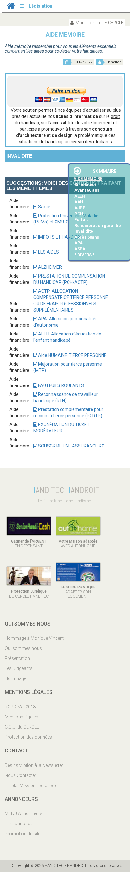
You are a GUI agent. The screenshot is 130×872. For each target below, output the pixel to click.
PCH (78, 213)
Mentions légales (21, 716)
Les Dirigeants (18, 668)
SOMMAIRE (104, 171)
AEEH (79, 196)
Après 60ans (86, 237)
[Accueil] (11, 7)
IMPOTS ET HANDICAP (60, 236)
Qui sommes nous (23, 648)
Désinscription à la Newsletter (34, 765)
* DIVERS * (84, 254)
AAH (78, 202)
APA (78, 242)
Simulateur (85, 184)
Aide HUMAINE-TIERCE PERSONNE (72, 355)
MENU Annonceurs (24, 813)
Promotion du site (22, 833)
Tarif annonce (18, 823)
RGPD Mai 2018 (20, 706)
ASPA (79, 248)
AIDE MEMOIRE (88, 178)
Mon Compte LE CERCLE (99, 22)
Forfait (81, 219)
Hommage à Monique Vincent (34, 638)
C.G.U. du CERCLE (22, 726)
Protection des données (28, 737)
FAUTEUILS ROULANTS (60, 385)
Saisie (43, 206)
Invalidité (83, 231)
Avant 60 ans (86, 190)
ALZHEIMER (49, 267)
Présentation (17, 658)
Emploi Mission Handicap (30, 785)
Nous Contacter (20, 775)
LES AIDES (48, 252)
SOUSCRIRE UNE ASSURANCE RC (70, 445)
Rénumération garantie (97, 225)
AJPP (80, 207)
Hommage (15, 678)
